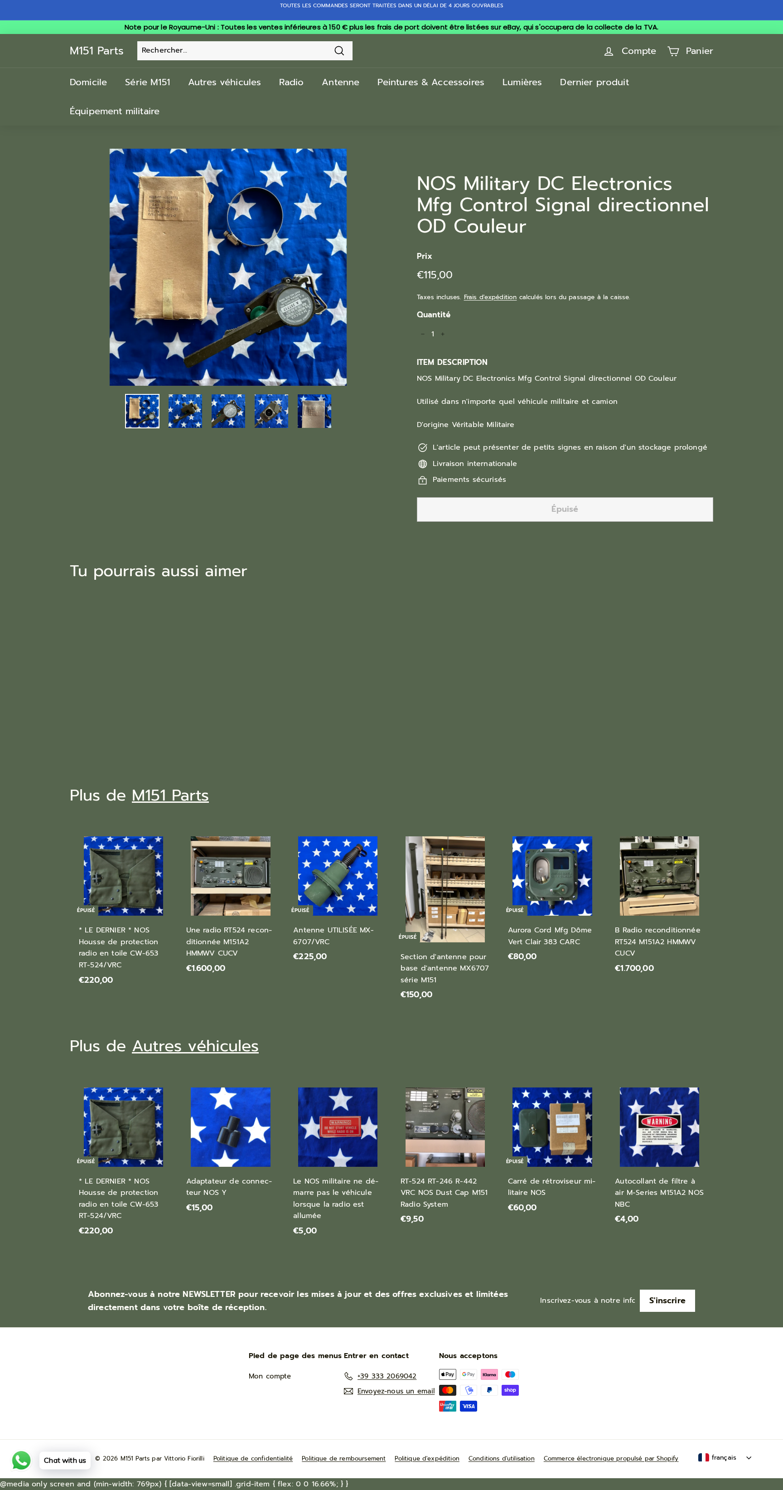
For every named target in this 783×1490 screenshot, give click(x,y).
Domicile (88, 82)
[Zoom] (228, 267)
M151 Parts (97, 51)
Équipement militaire (115, 111)
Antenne (340, 82)
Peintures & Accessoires (430, 82)
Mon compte (270, 1376)
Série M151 (147, 82)
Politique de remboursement (344, 1458)
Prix (425, 256)
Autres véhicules (224, 82)
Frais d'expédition (490, 297)
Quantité (433, 314)
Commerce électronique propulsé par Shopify (611, 1458)
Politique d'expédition (427, 1458)
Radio (291, 82)
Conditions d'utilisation (502, 1458)
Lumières (522, 82)
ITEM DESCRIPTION (452, 362)
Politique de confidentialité (253, 1458)
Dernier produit (594, 82)
